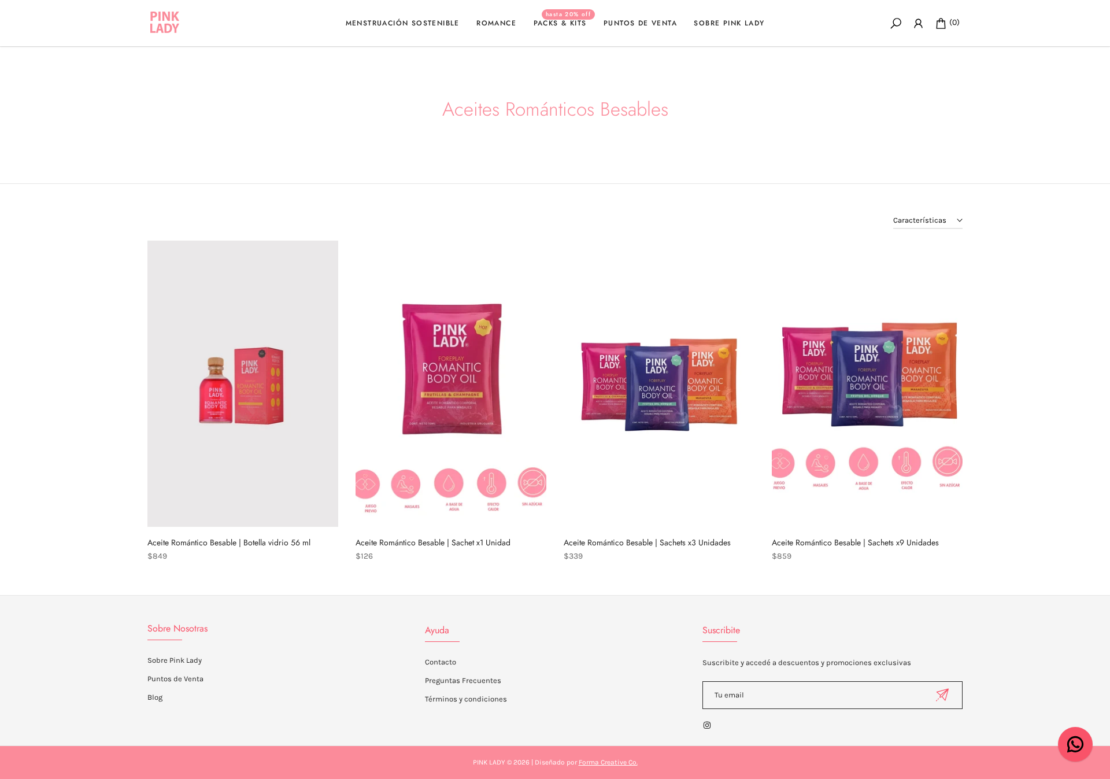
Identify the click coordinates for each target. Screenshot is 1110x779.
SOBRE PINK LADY (729, 23)
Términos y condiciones (466, 699)
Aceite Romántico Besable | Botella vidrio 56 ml (228, 542)
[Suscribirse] (942, 695)
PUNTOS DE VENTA (640, 23)
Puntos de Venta (175, 678)
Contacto (440, 662)
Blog (154, 697)
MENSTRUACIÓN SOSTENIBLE (403, 23)
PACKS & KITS (562, 22)
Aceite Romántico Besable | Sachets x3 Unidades (647, 542)
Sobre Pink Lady (174, 660)
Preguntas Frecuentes (463, 680)
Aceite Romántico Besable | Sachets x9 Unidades (855, 542)
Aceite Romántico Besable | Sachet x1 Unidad (433, 542)
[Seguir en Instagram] (707, 725)
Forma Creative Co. (608, 762)
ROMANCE (496, 23)
